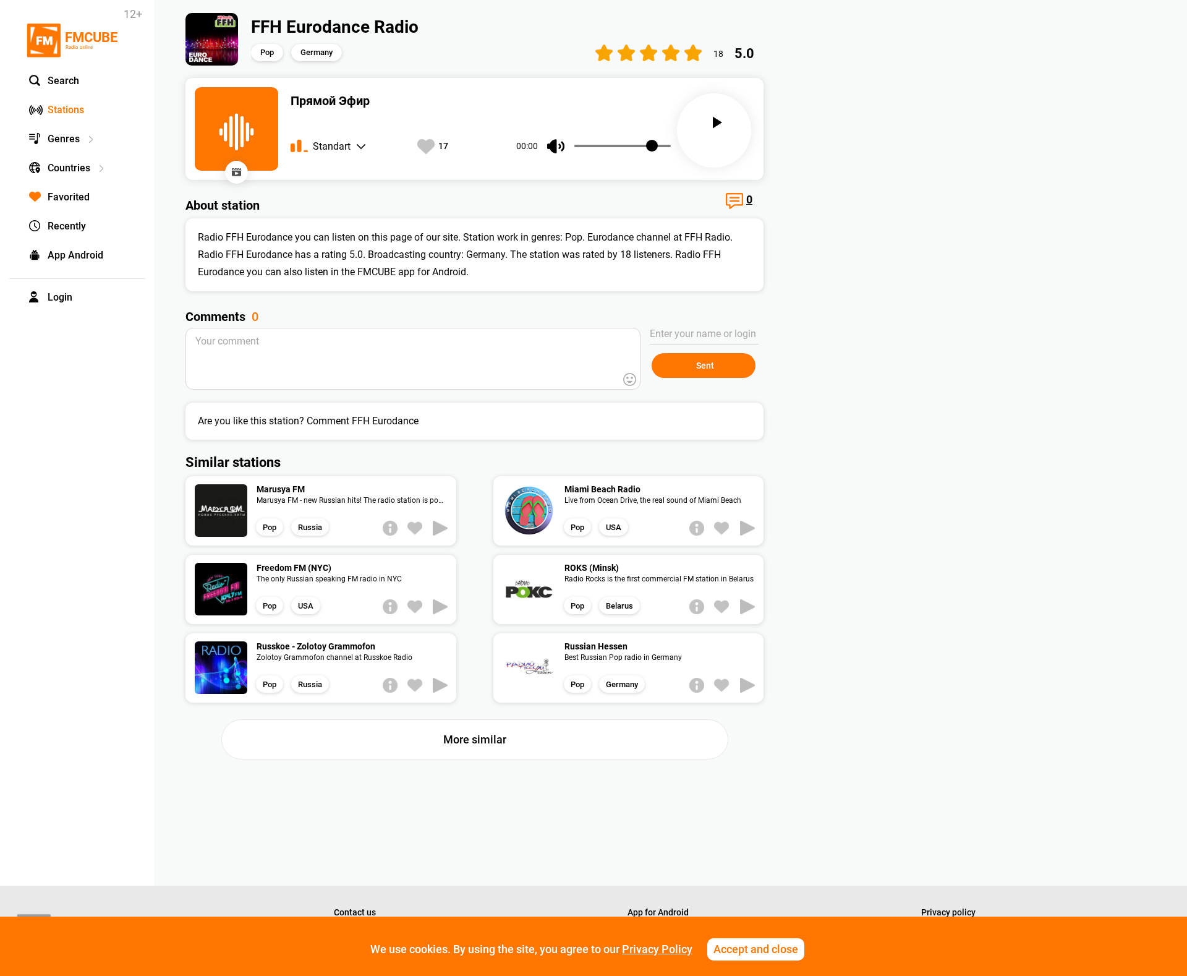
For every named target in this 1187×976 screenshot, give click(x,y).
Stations (66, 110)
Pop (267, 52)
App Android (75, 255)
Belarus (619, 605)
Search (63, 81)
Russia (310, 527)
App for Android (658, 912)
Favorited (69, 197)
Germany (316, 52)
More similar (474, 739)
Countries (69, 168)
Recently (67, 226)
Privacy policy (948, 912)
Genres (64, 139)
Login (60, 297)
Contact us (355, 912)
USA (613, 527)
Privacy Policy (657, 949)
